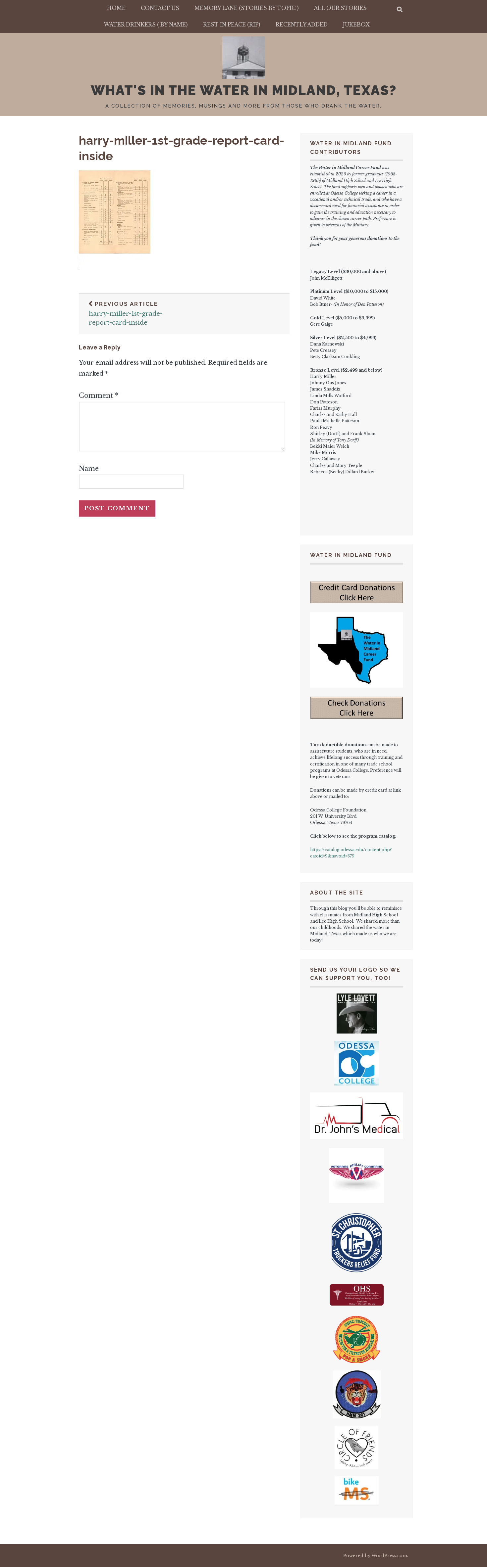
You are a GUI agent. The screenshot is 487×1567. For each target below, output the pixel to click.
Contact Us (160, 8)
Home (116, 8)
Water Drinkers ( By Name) (146, 25)
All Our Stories (340, 8)
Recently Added (302, 25)
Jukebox (356, 25)
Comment (98, 395)
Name (89, 469)
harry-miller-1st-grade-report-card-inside (126, 313)
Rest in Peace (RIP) (231, 25)
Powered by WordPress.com (375, 1555)
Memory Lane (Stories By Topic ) (246, 8)
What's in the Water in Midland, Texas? (244, 90)
